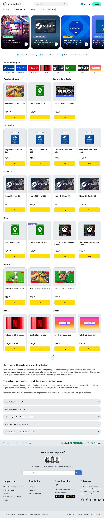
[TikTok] (91, 500)
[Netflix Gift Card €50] (40, 323)
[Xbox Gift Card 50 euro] (40, 230)
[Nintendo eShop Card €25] (15, 277)
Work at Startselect (36, 493)
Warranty (6, 493)
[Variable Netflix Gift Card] (15, 323)
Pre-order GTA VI (49, 9)
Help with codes (9, 490)
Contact (6, 500)
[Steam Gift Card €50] (64, 184)
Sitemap (45, 514)
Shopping (31, 9)
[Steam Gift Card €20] (40, 184)
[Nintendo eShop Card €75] (64, 277)
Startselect (35, 481)
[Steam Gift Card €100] (89, 184)
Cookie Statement (35, 514)
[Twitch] (99, 500)
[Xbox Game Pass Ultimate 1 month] (65, 230)
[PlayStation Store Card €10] (15, 138)
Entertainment (18, 9)
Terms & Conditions (9, 514)
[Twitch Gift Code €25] (64, 323)
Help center (10, 481)
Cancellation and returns (12, 497)
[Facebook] (87, 500)
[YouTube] (95, 500)
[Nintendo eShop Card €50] (15, 91)
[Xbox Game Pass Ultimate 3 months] (89, 230)
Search (78, 473)
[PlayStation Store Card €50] (65, 138)
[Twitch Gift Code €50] (89, 323)
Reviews (32, 487)
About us (32, 490)
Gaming (6, 9)
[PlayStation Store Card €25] (40, 138)
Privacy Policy (22, 514)
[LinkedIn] (104, 500)
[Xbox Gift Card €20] (40, 91)
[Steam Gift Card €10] (15, 184)
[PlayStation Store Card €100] (89, 138)
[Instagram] (82, 500)
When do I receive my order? (13, 487)
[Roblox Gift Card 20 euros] (65, 91)
